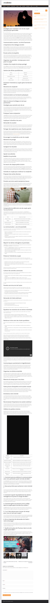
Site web (4, 588)
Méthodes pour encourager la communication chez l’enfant (25, 562)
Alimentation (13, 6)
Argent (17, 6)
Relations (8, 6)
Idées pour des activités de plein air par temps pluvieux (10, 562)
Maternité (27, 6)
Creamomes (9, 601)
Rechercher (46, 10)
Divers (37, 6)
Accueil (4, 6)
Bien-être (23, 6)
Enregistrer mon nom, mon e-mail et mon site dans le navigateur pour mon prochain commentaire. (18, 592)
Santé (31, 6)
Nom (4, 580)
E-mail (4, 584)
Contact (12, 601)
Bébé (20, 6)
